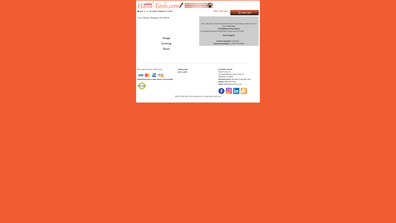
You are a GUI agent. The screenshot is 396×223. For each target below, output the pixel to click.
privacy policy (182, 72)
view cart (246, 12)
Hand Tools (231, 26)
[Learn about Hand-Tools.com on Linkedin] (236, 91)
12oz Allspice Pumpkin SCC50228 (160, 11)
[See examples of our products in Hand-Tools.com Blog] (244, 91)
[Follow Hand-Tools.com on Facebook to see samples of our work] (221, 91)
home (141, 11)
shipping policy (183, 69)
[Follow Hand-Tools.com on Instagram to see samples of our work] (229, 91)
